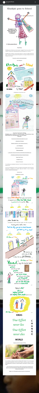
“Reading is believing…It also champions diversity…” (19, 143)
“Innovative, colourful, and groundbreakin (19, 58)
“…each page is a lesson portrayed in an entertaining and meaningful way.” (19, 152)
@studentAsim (10, 2)
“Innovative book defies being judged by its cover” (19, 138)
